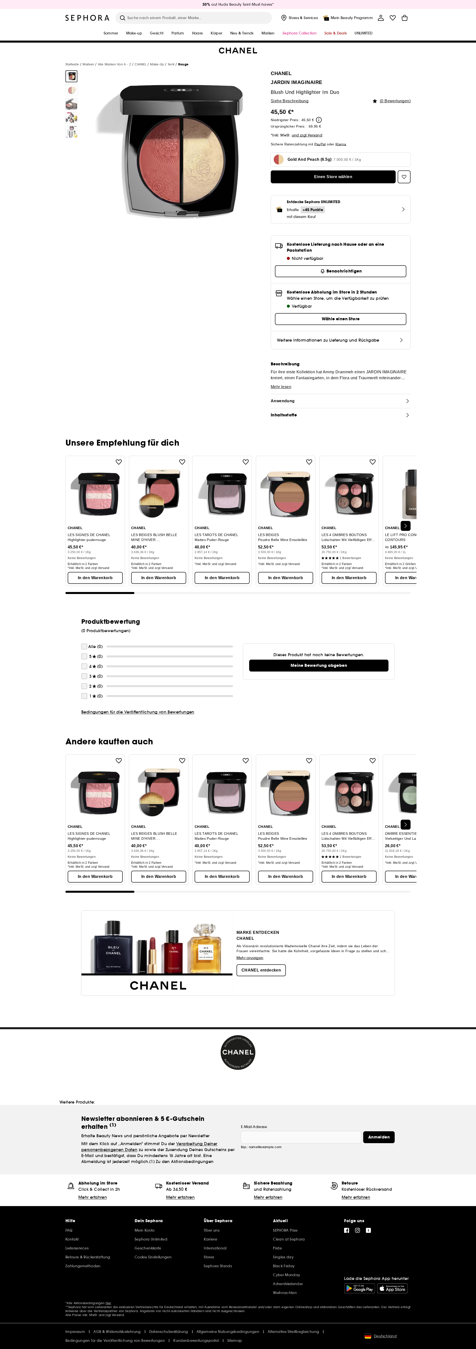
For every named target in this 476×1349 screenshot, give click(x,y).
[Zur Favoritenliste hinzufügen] (119, 462)
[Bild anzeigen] (71, 76)
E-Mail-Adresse (254, 1127)
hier (108, 1303)
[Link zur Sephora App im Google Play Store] (359, 1288)
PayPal (320, 144)
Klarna (340, 144)
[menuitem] (299, 18)
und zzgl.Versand (307, 135)
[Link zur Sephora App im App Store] (392, 1288)
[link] (318, 666)
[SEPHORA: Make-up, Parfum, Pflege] (87, 18)
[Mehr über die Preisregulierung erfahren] (319, 120)
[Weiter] (406, 526)
